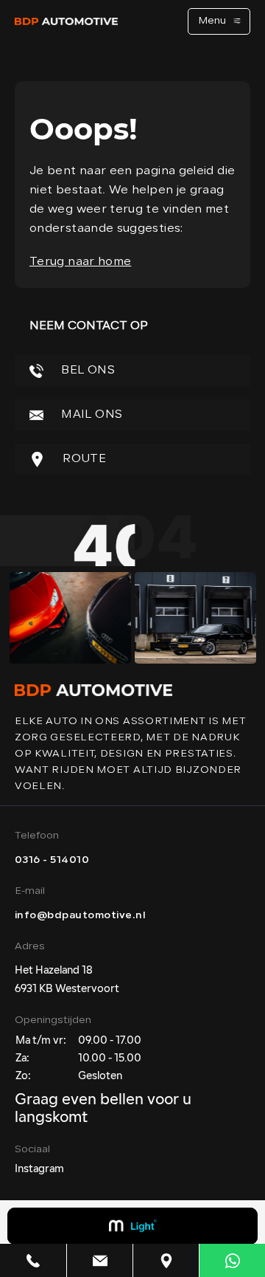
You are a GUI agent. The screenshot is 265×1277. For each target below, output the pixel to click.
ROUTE (83, 459)
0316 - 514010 (52, 860)
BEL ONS (86, 370)
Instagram (39, 1169)
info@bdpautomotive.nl (80, 915)
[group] (70, 618)
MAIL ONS (90, 415)
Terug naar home (80, 262)
